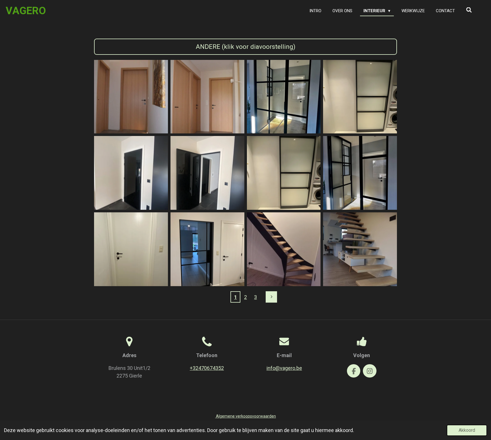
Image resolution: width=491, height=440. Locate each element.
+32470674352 (207, 368)
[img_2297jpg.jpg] (131, 96)
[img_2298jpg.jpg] (207, 96)
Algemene (245, 416)
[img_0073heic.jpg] (131, 173)
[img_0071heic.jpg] (207, 173)
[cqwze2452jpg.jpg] (284, 249)
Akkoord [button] (467, 430)
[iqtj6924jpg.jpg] (360, 96)
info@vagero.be (284, 368)
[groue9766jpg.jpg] (360, 249)
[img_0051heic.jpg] (284, 173)
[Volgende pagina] (271, 297)
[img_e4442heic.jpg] (131, 249)
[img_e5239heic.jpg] (360, 173)
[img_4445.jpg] (207, 249)
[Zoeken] (469, 10)
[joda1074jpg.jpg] (284, 96)
